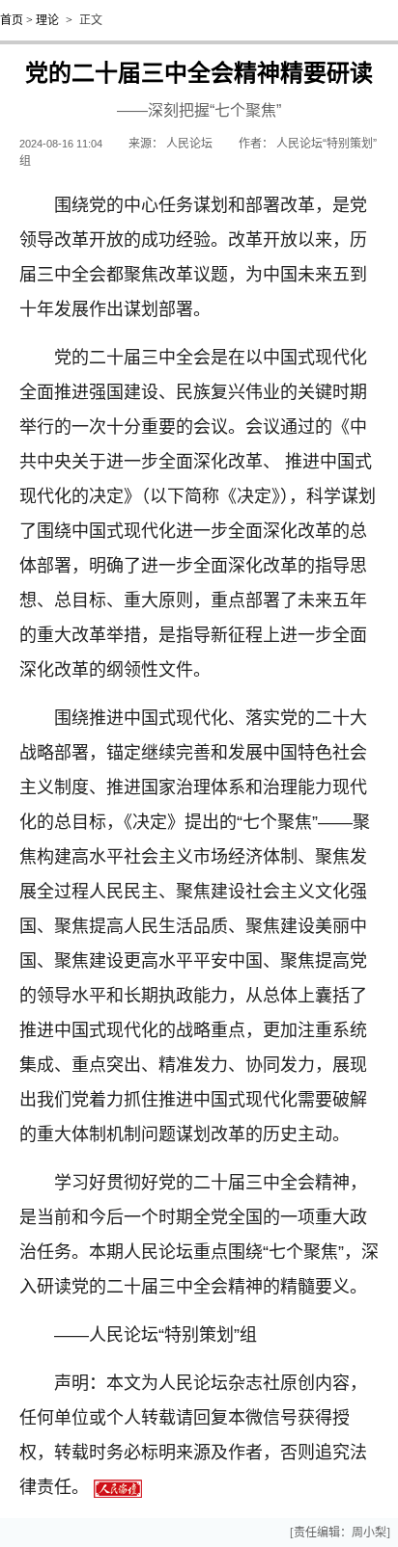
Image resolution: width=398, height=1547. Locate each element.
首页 (11, 20)
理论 (47, 20)
